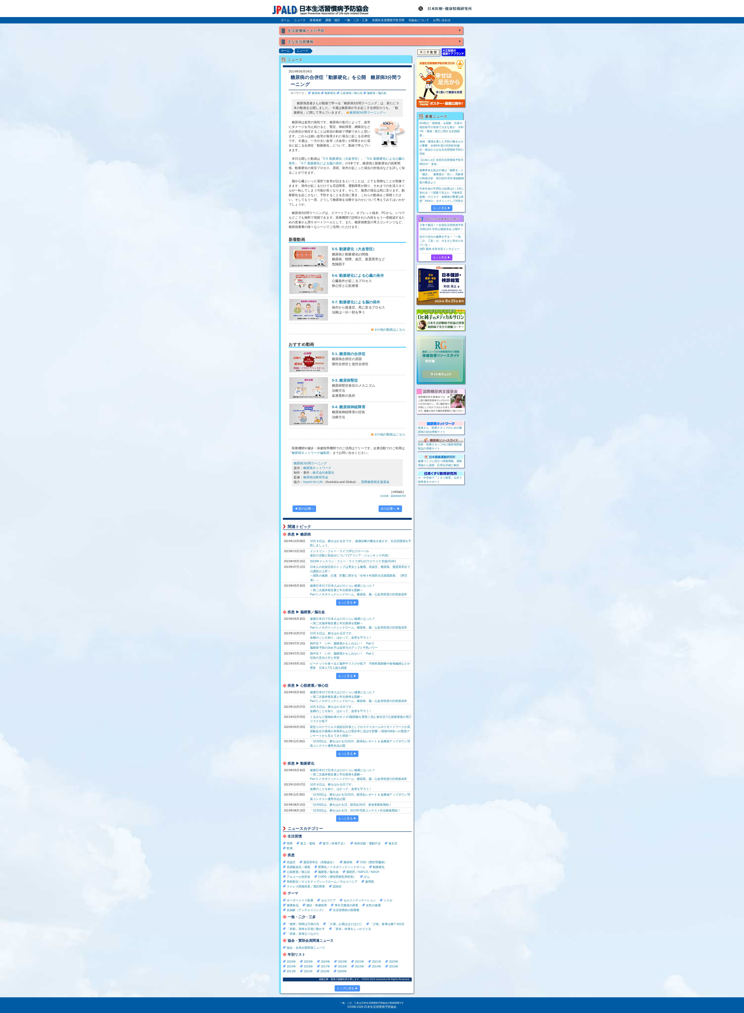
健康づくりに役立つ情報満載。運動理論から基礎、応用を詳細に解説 (440, 463)
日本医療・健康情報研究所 (393, 496)
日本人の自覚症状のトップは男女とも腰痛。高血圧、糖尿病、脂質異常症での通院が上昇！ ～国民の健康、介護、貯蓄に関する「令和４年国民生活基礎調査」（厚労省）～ (360, 573)
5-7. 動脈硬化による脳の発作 (321, 163)
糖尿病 (316, 93)
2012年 (291, 971)
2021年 (376, 961)
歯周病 (369, 881)
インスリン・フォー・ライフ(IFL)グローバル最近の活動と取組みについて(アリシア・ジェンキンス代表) (349, 553)
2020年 (393, 961)
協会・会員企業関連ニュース (306, 947)
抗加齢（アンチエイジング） (306, 910)
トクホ (388, 900)
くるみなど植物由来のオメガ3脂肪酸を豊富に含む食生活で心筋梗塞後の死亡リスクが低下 (361, 719)
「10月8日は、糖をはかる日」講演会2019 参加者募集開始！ (351, 804)
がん (367, 876)
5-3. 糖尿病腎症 (353, 388)
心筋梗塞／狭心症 (351, 93)
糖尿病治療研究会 (315, 477)
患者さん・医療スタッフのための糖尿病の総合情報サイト (440, 429)
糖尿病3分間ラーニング (310, 463)
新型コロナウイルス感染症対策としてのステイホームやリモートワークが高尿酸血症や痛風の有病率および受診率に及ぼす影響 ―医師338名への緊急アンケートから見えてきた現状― (360, 731)
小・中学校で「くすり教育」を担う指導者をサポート (440, 479)
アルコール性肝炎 (298, 876)
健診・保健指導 (316, 905)
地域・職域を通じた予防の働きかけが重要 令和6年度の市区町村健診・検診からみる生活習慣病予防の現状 (441, 147)
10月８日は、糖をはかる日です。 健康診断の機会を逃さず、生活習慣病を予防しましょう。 (360, 543)
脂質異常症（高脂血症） (319, 862)
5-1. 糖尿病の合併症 (350, 359)
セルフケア (328, 900)
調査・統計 (333, 20)
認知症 (337, 886)
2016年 (342, 966)
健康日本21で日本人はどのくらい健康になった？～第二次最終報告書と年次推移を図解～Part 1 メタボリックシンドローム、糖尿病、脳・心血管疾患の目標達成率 (358, 590)
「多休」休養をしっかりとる (352, 928)
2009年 (342, 971)
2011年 (308, 971)
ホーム (285, 20)
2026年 (291, 961)
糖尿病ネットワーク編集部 (310, 452)
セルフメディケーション (360, 900)
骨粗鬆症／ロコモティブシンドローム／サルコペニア (322, 881)
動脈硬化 (330, 93)
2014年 (376, 966)
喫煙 (290, 843)
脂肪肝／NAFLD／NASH (362, 871)
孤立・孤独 (307, 843)
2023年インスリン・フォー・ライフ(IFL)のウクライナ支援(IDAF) (353, 561)
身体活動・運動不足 (367, 843)
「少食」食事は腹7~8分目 (387, 924)
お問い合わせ (442, 20)
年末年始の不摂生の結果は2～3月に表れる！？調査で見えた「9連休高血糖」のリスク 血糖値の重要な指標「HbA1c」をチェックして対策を (441, 194)
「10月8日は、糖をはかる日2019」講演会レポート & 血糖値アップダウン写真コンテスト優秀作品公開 (360, 743)
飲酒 (290, 848)
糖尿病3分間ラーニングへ (368, 112)
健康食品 (293, 905)
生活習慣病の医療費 (346, 910)
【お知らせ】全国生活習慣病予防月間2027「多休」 (441, 162)
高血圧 (291, 862)
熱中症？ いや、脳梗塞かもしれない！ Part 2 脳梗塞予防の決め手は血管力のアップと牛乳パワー (344, 645)
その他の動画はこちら (390, 329)
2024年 (325, 961)
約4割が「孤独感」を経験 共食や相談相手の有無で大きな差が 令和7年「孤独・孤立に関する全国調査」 (441, 129)
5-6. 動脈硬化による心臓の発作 (358, 280)
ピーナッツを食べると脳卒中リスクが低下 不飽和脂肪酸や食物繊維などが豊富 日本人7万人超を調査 (360, 666)
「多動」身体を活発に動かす (306, 928)
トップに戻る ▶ (347, 988)
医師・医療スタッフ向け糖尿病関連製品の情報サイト (440, 446)
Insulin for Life (313, 482)
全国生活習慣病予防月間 (388, 20)
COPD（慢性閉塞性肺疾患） (337, 876)
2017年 (325, 966)
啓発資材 (315, 20)
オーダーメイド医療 (300, 900)
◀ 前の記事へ (304, 508)
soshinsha (381, 979)
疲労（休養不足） (334, 843)
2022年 (359, 961)
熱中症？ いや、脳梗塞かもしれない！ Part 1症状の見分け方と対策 (342, 656)
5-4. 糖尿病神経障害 (348, 412)
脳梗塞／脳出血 (376, 93)
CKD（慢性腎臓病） (373, 862)
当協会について (418, 20)
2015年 (359, 966)
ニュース (300, 20)
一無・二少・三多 (356, 20)
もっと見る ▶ (347, 602)
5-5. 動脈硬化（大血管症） (342, 158)
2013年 (393, 966)
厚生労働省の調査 (346, 905)
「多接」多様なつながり (303, 933)
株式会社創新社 (323, 472)
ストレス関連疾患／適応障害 (306, 886)
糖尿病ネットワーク (317, 468)
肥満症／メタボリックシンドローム (341, 867)
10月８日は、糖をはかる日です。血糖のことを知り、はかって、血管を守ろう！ (341, 635)
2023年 (342, 961)
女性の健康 (373, 905)
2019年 (291, 966)
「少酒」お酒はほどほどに (344, 924)
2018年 (308, 966)
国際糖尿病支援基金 (375, 482)
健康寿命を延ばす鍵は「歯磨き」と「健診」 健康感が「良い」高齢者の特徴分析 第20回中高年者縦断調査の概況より (441, 176)
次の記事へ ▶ (390, 508)
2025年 (308, 961)
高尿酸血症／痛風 (298, 867)
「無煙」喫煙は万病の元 (303, 924)
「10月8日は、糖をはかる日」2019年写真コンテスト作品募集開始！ (355, 810)
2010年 (325, 971)
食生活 (392, 843)
